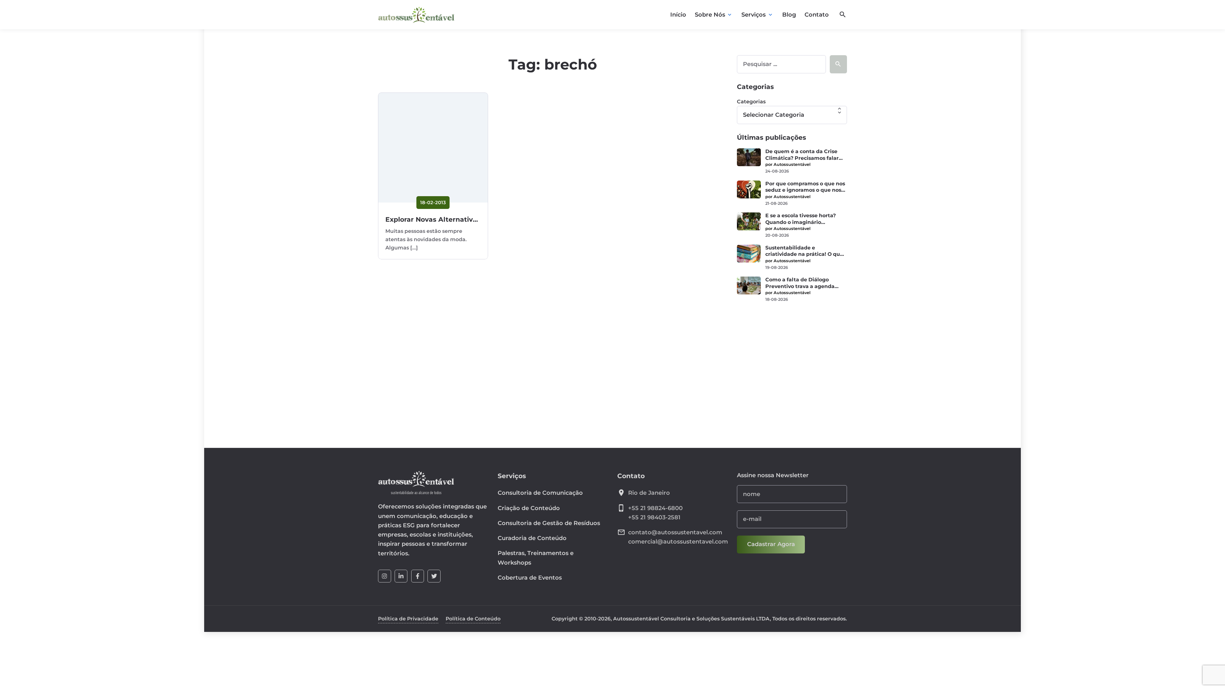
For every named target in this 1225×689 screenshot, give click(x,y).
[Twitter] (434, 576)
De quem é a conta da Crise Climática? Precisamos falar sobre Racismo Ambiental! (802, 154)
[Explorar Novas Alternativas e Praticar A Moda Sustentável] (433, 148)
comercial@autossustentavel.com (678, 541)
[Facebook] (417, 576)
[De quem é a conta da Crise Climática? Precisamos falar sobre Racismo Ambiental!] (749, 157)
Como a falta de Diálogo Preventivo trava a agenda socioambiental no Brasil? (800, 283)
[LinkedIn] (401, 576)
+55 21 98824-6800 (655, 508)
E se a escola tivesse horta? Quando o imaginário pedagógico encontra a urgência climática (800, 219)
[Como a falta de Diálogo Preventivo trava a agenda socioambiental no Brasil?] (749, 285)
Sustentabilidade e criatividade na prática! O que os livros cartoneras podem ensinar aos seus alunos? (804, 251)
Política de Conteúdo (473, 619)
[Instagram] (384, 576)
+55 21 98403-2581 (654, 517)
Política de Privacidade (408, 619)
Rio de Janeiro (649, 492)
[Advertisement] (792, 357)
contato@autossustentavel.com (675, 532)
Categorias (751, 102)
